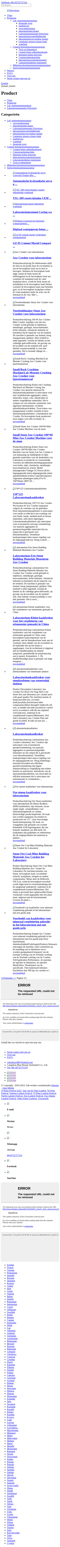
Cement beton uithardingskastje (33, 52)
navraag (16, 297)
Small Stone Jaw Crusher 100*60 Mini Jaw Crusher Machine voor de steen (33, 438)
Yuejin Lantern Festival (12, 1096)
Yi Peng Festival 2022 (11, 1090)
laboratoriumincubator (29, 31)
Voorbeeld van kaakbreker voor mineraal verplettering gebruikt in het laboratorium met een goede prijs (32, 923)
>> (15, 978)
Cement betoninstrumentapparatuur (29, 47)
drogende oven (25, 23)
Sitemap (55, 1085)
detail (22, 297)
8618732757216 (14, 1155)
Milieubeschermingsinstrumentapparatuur (32, 65)
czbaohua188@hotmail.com (20, 1062)
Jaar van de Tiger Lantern (34, 1090)
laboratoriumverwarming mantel (33, 39)
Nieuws (10, 70)
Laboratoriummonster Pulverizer (33, 34)
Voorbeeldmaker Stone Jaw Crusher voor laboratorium (29, 312)
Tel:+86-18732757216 (17, 1067)
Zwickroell (43, 1098)
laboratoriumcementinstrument (32, 60)
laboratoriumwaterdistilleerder (32, 36)
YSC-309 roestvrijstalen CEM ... (32, 198)
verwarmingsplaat (27, 28)
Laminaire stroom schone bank (33, 41)
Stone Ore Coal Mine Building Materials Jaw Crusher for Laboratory (31, 857)
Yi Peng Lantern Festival (44, 1093)
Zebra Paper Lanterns (27, 1098)
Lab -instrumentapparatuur (25, 20)
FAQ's (10, 73)
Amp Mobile (8, 1088)
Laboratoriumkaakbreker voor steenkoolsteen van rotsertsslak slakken (31, 680)
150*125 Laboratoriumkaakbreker (28, 496)
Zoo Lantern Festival (33, 1096)
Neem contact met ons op (18, 78)
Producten (11, 18)
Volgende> (8, 978)
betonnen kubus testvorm (30, 55)
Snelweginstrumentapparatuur (26, 68)
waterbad (23, 44)
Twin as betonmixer (28, 49)
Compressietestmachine (29, 57)
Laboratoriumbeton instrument (32, 62)
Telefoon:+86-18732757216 (14, 2)
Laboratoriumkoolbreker (28, 733)
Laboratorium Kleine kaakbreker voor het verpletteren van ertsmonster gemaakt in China (33, 621)
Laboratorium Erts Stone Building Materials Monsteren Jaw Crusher (30, 559)
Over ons (11, 76)
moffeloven (24, 26)
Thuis (9, 15)
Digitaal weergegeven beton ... (30, 229)
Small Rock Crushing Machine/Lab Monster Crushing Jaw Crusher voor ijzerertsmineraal (32, 374)
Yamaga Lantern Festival (20, 1093)
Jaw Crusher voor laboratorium (32, 257)
